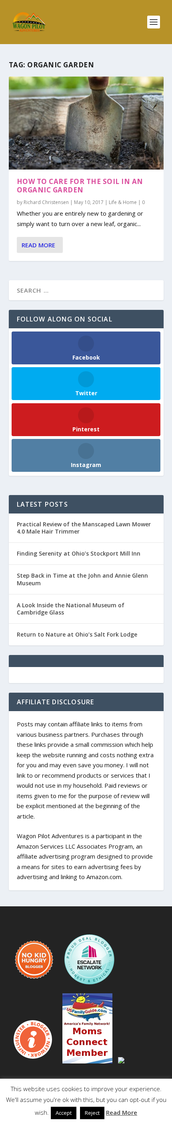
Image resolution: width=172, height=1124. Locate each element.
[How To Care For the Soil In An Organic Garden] (86, 123)
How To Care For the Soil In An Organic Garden (80, 185)
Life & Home (123, 202)
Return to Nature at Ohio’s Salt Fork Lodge (77, 634)
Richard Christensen (46, 202)
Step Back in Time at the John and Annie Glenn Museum (82, 579)
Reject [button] (92, 1112)
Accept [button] (64, 1112)
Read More (38, 245)
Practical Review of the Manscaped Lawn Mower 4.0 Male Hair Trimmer (84, 527)
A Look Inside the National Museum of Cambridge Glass (70, 608)
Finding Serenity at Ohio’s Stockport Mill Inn (78, 553)
